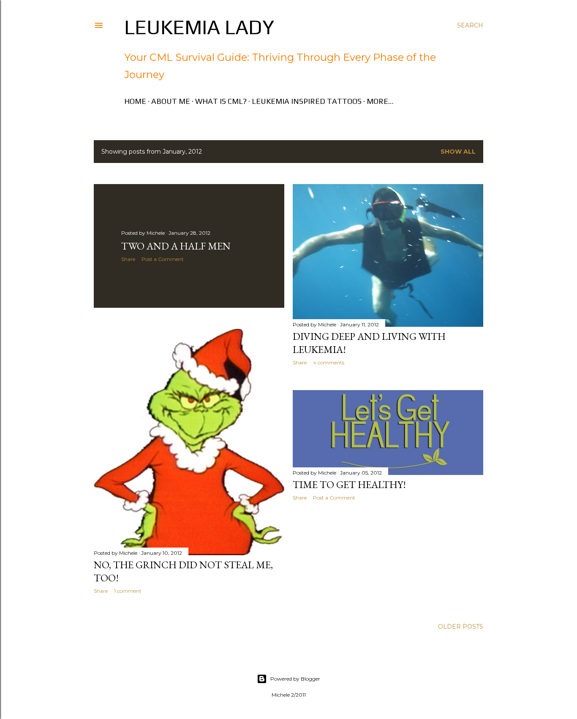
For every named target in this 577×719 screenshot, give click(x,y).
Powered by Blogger (295, 679)
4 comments (328, 362)
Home (135, 101)
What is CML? (221, 101)
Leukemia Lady (199, 27)
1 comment (128, 591)
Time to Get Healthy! (349, 484)
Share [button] (128, 259)
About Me (170, 101)
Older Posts (460, 626)
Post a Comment (163, 259)
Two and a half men (176, 245)
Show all (458, 151)
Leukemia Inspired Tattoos (307, 101)
